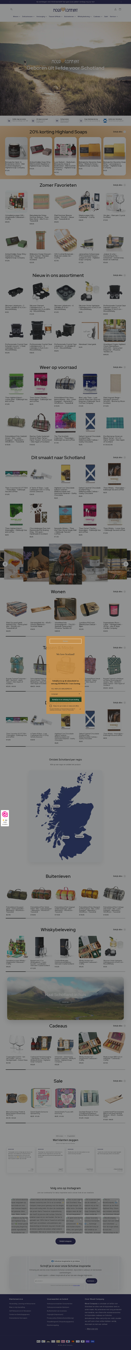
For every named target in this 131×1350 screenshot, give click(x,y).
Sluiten (65, 638)
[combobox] (65, 693)
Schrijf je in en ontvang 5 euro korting (65, 700)
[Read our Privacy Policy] (80, 712)
